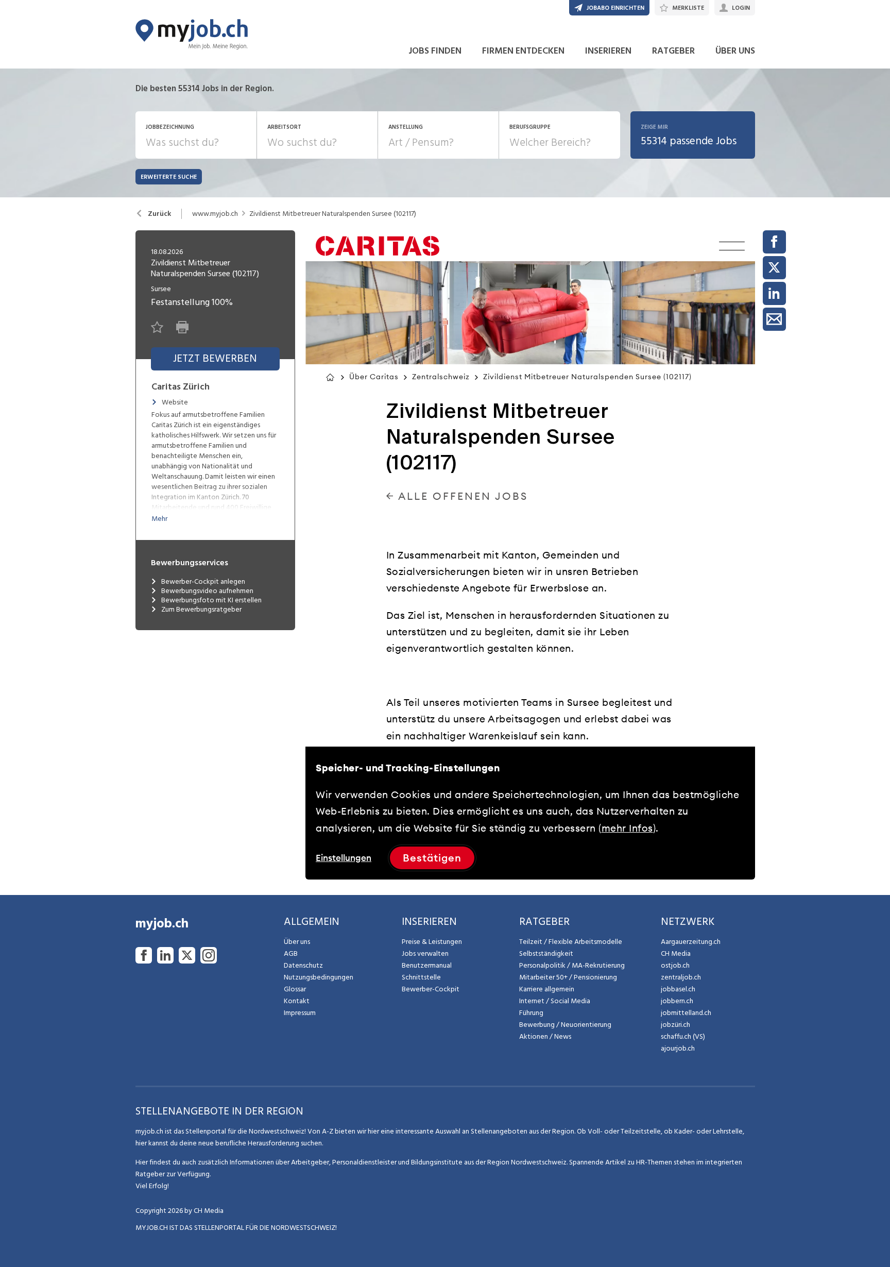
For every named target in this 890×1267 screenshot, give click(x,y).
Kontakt (297, 1001)
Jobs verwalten (425, 953)
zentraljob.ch (681, 977)
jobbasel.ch (678, 989)
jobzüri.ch (675, 1025)
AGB (291, 953)
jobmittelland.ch (686, 1013)
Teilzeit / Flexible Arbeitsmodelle (570, 942)
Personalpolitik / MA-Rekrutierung (572, 965)
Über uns (297, 942)
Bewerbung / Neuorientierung (565, 1025)
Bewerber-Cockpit (430, 989)
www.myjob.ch (215, 213)
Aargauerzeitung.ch (691, 942)
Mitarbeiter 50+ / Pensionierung (568, 977)
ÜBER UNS (735, 50)
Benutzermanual (427, 965)
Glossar (295, 989)
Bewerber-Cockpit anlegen (203, 581)
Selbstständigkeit (546, 953)
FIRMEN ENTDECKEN (523, 50)
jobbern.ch (677, 1001)
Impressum (300, 1013)
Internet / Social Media (554, 1001)
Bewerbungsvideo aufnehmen (207, 591)
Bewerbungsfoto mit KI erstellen (211, 600)
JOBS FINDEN (434, 50)
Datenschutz (303, 965)
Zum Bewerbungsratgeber (201, 609)
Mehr (159, 519)
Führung (531, 1013)
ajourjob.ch (678, 1048)
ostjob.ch (675, 965)
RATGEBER (673, 50)
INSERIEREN (608, 50)
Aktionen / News (545, 1036)
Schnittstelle (421, 977)
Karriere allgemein (546, 989)
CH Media (676, 953)
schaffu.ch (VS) (683, 1036)
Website (175, 402)
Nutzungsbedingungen (318, 977)
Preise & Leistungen (432, 942)
